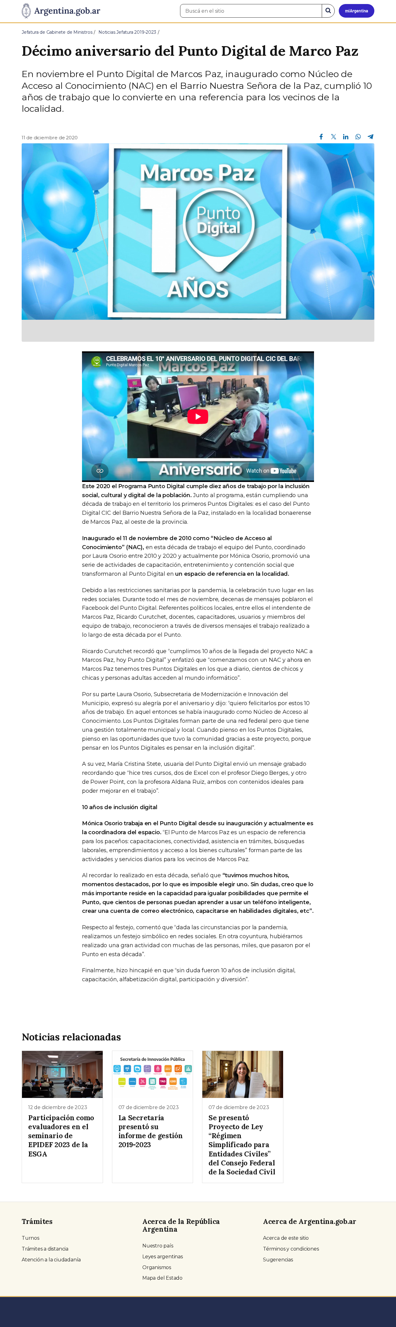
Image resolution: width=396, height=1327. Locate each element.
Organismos (156, 1267)
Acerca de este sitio (286, 1238)
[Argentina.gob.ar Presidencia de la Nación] (61, 11)
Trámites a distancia (45, 1249)
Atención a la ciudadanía (51, 1260)
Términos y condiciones (291, 1249)
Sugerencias (278, 1260)
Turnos (30, 1238)
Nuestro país (157, 1246)
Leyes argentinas (162, 1257)
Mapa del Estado (162, 1278)
